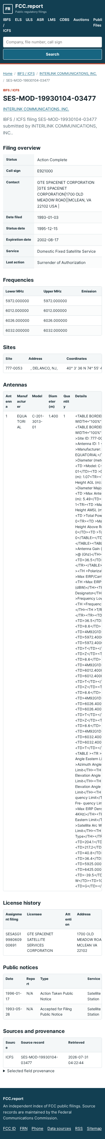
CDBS (64, 19)
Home (7, 73)
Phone (37, 1128)
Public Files (98, 22)
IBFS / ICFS (7, 25)
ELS (18, 19)
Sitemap (94, 1128)
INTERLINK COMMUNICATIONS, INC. (68, 73)
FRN (24, 1128)
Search (52, 54)
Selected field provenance (31, 1070)
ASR (40, 19)
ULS (29, 19)
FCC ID (9, 1128)
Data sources (59, 1128)
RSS (79, 1128)
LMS (52, 19)
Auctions (81, 19)
